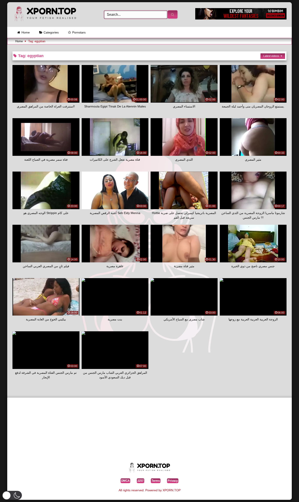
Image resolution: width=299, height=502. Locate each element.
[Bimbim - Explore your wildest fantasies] (241, 18)
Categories (51, 32)
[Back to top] (285, 492)
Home (25, 32)
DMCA (125, 480)
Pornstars (79, 32)
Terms (155, 480)
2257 (140, 480)
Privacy (173, 480)
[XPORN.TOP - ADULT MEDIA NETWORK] (45, 14)
